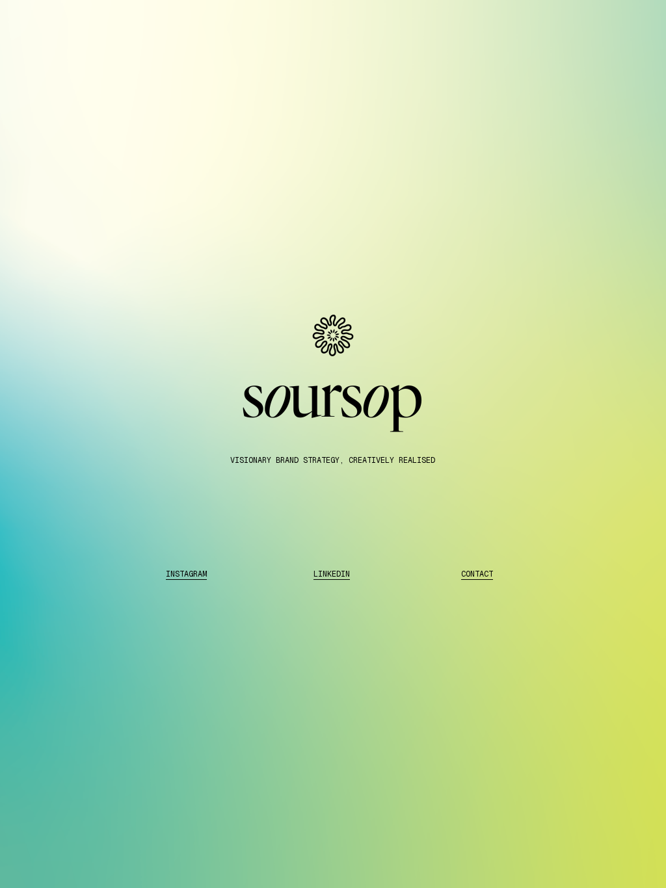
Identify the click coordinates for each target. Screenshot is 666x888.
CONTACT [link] (477, 574)
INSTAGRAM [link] (186, 574)
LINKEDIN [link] (331, 574)
